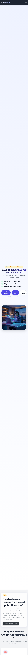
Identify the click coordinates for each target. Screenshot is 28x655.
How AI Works (23, 292)
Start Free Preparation (6, 292)
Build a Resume (15, 292)
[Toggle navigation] (26, 2)
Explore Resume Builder (11, 623)
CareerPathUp (5, 2)
